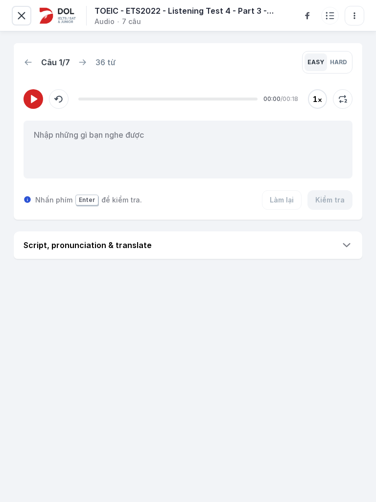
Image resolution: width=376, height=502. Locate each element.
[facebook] (307, 16)
